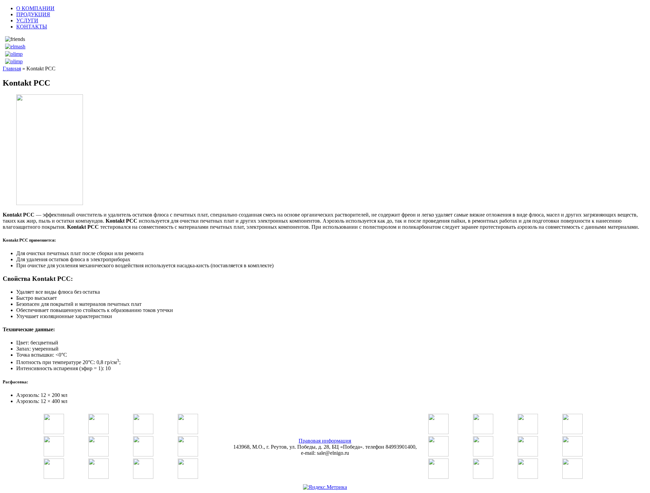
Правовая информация (325, 441)
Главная (12, 68)
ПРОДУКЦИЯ (33, 14)
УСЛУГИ (27, 20)
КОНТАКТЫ (31, 26)
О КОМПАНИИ (35, 8)
